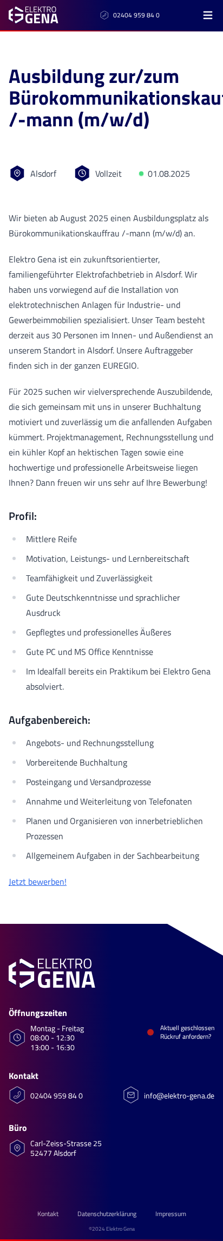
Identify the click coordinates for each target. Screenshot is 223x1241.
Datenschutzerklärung (106, 1213)
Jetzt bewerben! (38, 881)
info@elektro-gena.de (179, 1096)
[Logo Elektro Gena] (33, 15)
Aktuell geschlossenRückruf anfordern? (187, 1032)
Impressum (170, 1213)
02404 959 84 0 (136, 15)
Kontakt (47, 1213)
